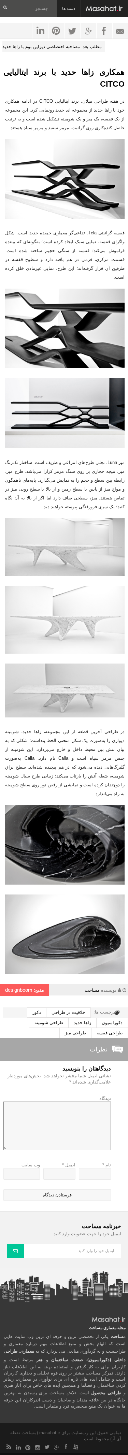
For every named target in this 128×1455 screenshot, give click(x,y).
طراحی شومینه (48, 1022)
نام (106, 1164)
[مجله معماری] (104, 8)
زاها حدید (82, 1022)
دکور (36, 1012)
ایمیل (68, 1164)
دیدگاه (105, 1098)
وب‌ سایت (31, 1164)
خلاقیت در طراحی (68, 1012)
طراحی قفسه (110, 1032)
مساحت (92, 990)
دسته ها (68, 8)
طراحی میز (75, 1032)
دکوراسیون (112, 1022)
